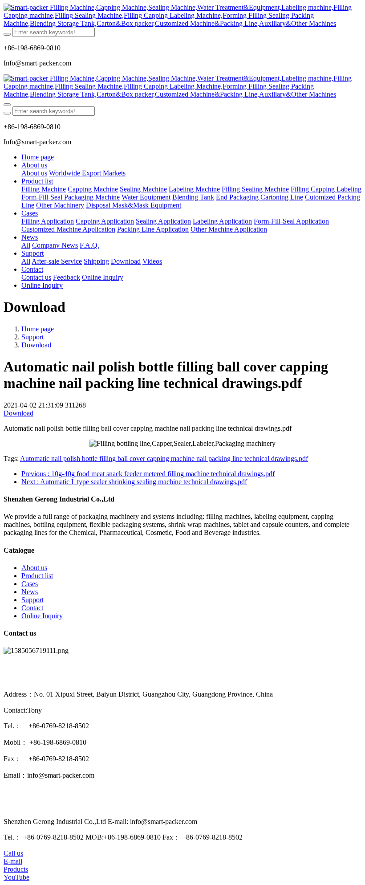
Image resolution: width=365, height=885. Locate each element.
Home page (37, 157)
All (25, 245)
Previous (148, 473)
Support (32, 337)
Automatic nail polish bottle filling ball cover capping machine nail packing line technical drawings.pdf (164, 458)
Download (36, 345)
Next (134, 481)
